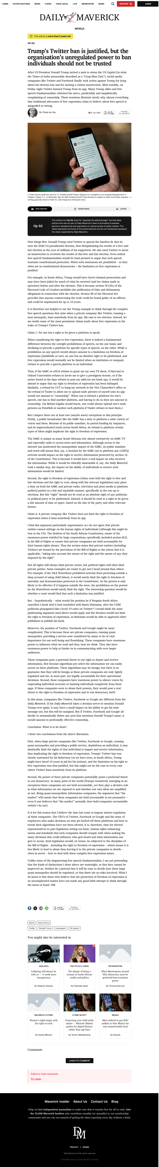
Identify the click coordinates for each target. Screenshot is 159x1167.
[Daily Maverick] (79, 17)
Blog (114, 1101)
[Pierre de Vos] (33, 112)
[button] (109, 112)
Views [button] (48, 4)
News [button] (37, 4)
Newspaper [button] (88, 4)
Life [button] (75, 4)
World (31, 923)
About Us (80, 1101)
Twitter (32, 928)
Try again (36, 1079)
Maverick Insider (57, 1101)
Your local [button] (62, 4)
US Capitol (74, 928)
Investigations (21, 4)
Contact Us (99, 1101)
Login (148, 4)
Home (5, 4)
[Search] (112, 3)
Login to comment (79, 1060)
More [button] (101, 4)
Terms (85, 1147)
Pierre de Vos (49, 112)
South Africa (43, 923)
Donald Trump (45, 928)
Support (124, 4)
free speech (60, 928)
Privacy (74, 1147)
